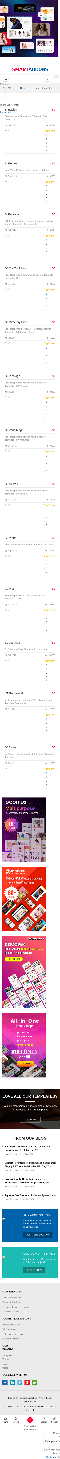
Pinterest (27, 1382)
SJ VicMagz (12, 376)
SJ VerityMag (13, 430)
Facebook (5, 1382)
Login (41, 14)
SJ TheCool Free (16, 268)
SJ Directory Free (16, 322)
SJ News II (12, 484)
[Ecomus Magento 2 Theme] (24, 829)
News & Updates (11, 1154)
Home (5, 1422)
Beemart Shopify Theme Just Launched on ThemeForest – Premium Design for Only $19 (27, 1181)
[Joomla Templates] (30, 69)
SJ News (10, 747)
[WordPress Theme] (24, 971)
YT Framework (14, 693)
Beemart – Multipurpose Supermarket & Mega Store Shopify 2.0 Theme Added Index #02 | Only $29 (30, 1165)
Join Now (30, 1119)
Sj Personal (12, 214)
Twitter (20, 1382)
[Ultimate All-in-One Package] (24, 1045)
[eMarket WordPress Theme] (24, 898)
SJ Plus (10, 588)
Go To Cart (25, 1419)
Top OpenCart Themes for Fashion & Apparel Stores (30, 1195)
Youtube (35, 1382)
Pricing (16, 1422)
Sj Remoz (11, 163)
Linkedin (13, 1382)
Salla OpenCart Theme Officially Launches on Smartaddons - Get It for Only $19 (27, 1148)
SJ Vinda (10, 538)
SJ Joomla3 (12, 642)
